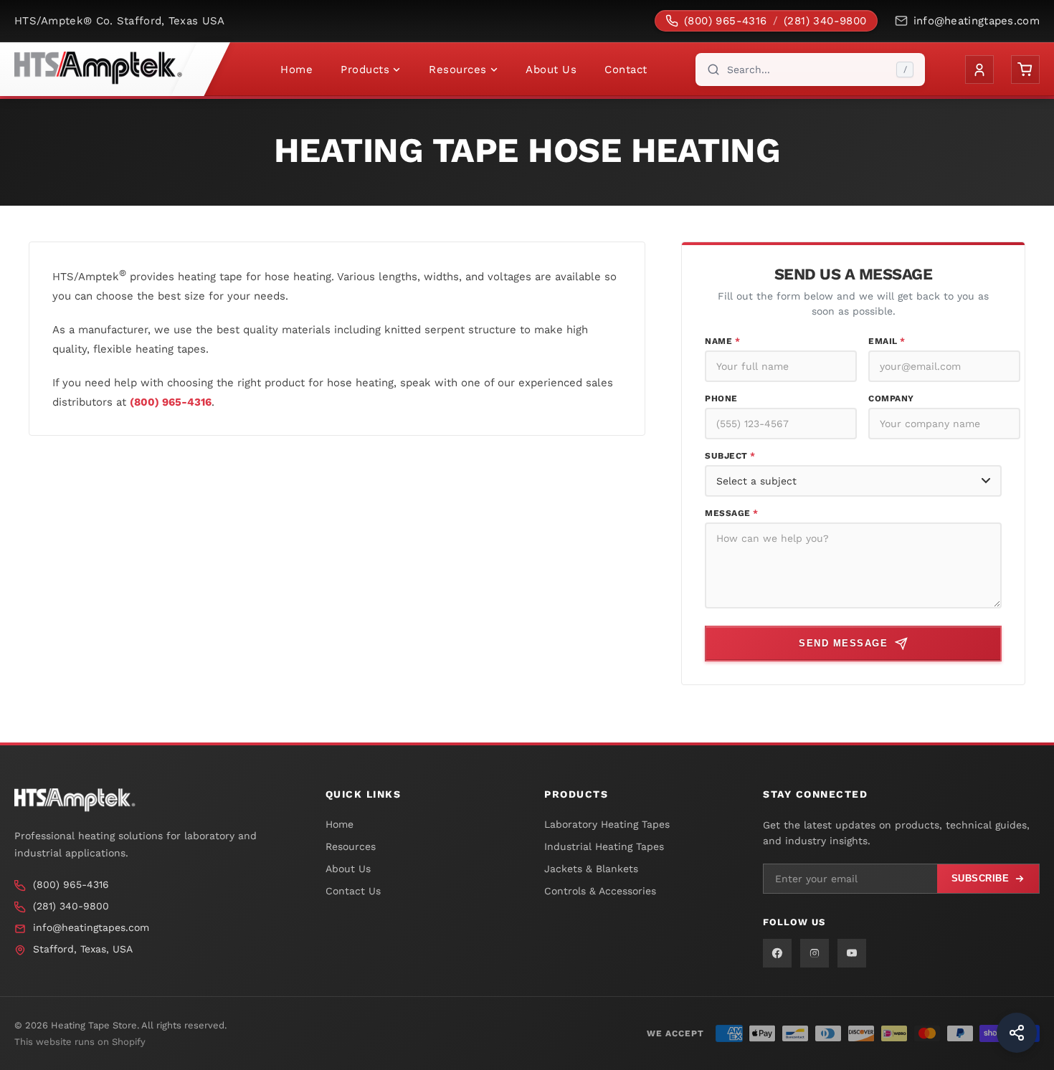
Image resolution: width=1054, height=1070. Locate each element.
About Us (551, 69)
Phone (721, 398)
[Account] (979, 69)
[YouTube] (851, 953)
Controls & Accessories (600, 891)
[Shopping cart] (1025, 69)
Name (722, 341)
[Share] (1017, 1033)
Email (887, 341)
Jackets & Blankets (591, 868)
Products (365, 69)
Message (732, 513)
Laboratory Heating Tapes (607, 824)
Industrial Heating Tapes (604, 846)
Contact (625, 69)
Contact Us (353, 891)
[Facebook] (777, 953)
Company (891, 398)
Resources (458, 69)
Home (296, 69)
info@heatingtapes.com (976, 20)
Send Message (843, 643)
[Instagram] (814, 953)
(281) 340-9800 (825, 20)
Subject (730, 456)
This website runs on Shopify (80, 1041)
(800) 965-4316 (725, 20)
